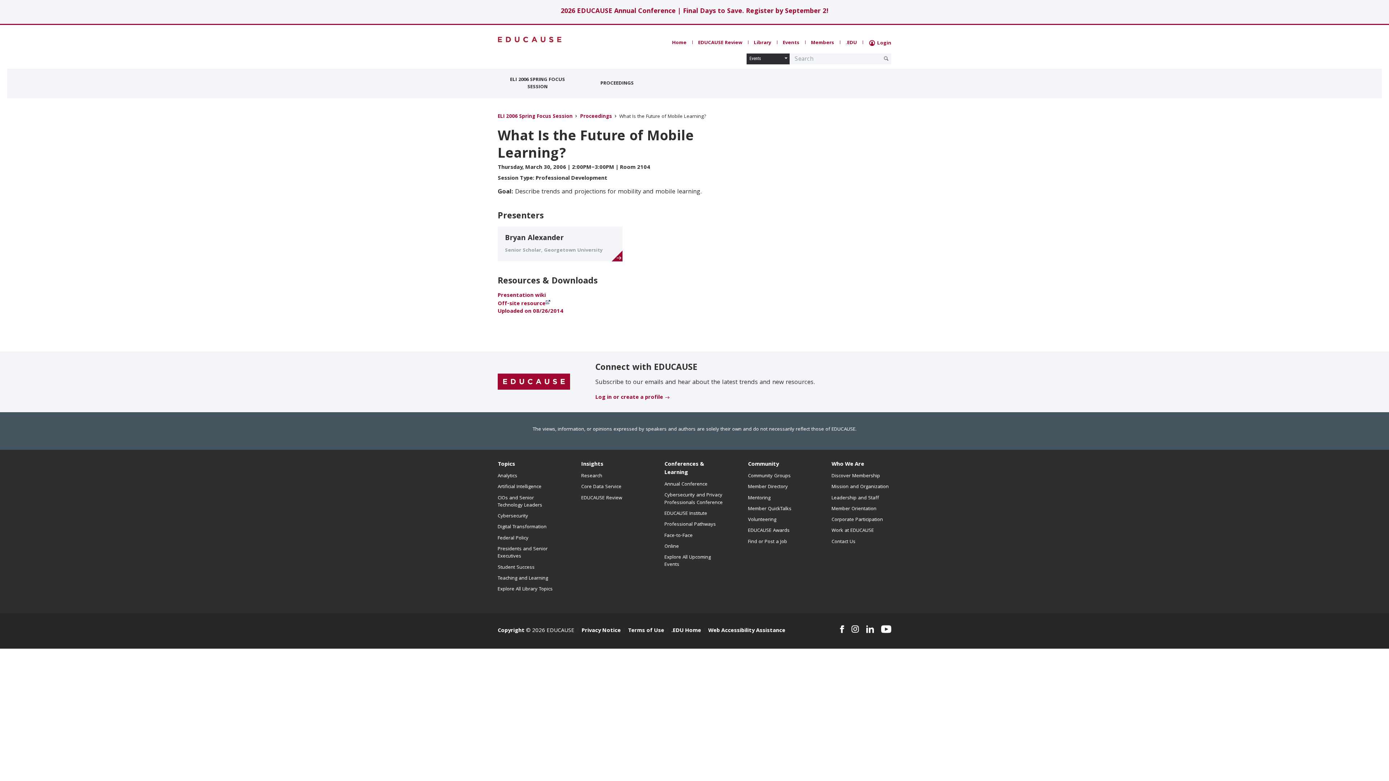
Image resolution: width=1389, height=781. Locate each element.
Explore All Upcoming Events (687, 561)
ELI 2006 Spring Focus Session (537, 83)
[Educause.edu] (534, 382)
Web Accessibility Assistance (746, 631)
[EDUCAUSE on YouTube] (886, 629)
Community (763, 464)
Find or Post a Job (767, 542)
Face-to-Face (678, 536)
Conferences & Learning (684, 469)
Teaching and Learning (523, 578)
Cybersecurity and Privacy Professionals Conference (693, 499)
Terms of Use (646, 631)
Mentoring (759, 498)
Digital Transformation (522, 527)
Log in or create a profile (629, 397)
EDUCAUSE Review (720, 43)
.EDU (851, 43)
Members (822, 43)
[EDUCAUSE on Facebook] (842, 629)
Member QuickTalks (769, 509)
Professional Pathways (690, 525)
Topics (506, 464)
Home (679, 43)
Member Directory (768, 487)
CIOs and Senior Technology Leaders (520, 501)
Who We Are (848, 464)
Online (671, 547)
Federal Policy (513, 538)
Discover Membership (856, 476)
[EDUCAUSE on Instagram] (855, 629)
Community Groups (769, 476)
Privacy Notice (601, 631)
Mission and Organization (860, 487)
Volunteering (762, 520)
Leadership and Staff (855, 498)
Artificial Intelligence (519, 487)
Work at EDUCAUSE (853, 531)
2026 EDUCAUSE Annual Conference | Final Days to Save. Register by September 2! (695, 11)
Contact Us (843, 542)
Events (791, 43)
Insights (592, 464)
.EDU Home (686, 631)
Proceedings (617, 84)
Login (883, 43)
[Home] (530, 40)
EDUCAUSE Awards (769, 531)
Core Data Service (601, 487)
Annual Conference (686, 484)
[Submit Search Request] (886, 58)
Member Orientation (854, 509)
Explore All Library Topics (525, 589)
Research (591, 476)
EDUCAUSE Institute (685, 514)
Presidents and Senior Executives (523, 552)
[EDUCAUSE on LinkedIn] (870, 629)
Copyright (511, 631)
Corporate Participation (857, 520)
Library (762, 43)
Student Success (516, 568)
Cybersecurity (513, 516)
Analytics (507, 476)
